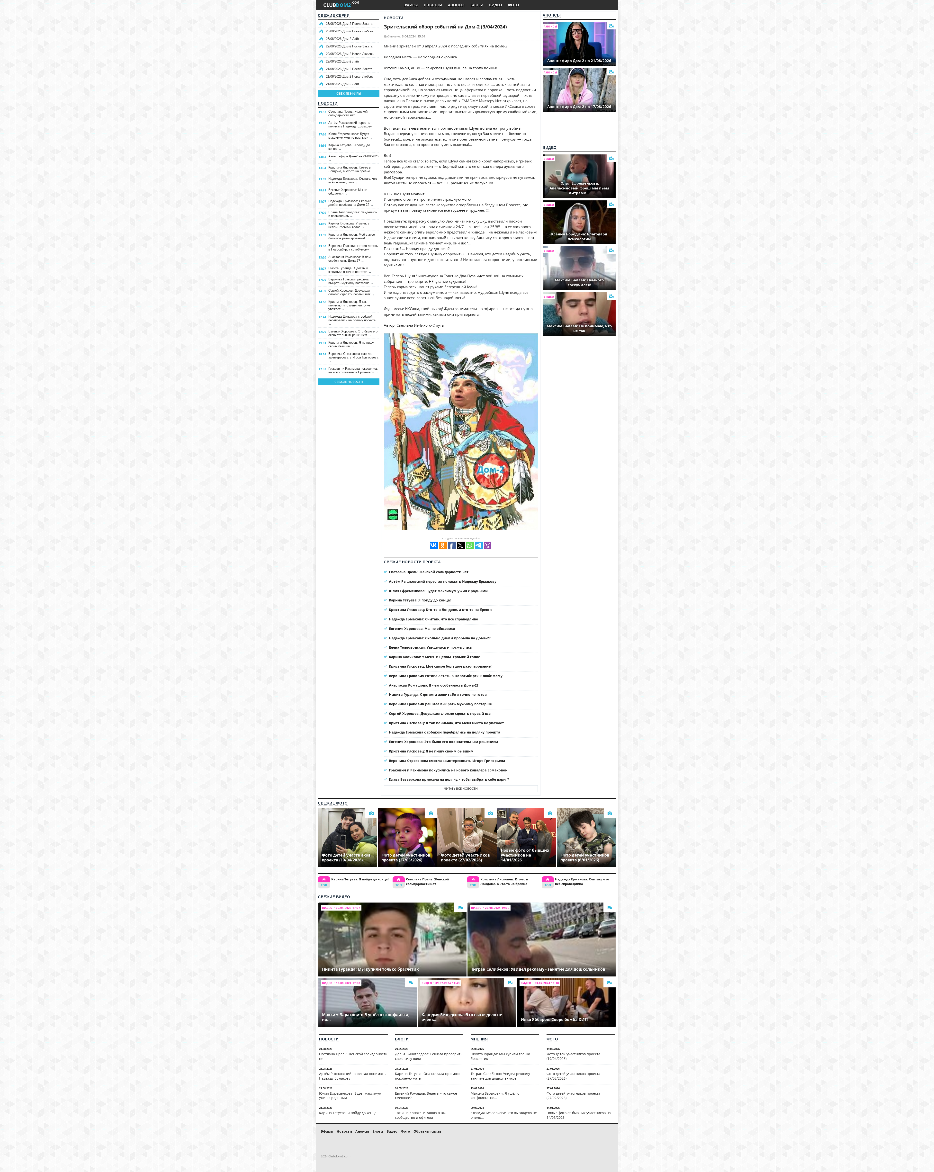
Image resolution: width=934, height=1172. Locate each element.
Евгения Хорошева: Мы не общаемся (347, 191)
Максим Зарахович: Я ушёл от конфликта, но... (496, 1095)
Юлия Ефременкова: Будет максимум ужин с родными (350, 135)
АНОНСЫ (456, 4)
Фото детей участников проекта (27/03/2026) (573, 1076)
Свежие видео (334, 897)
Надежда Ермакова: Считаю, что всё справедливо (352, 180)
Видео (550, 147)
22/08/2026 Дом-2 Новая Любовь (350, 54)
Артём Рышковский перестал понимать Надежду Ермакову (352, 124)
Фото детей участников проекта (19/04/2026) (573, 1056)
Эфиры (327, 1131)
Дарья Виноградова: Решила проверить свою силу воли (428, 1056)
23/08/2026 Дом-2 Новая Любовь (350, 31)
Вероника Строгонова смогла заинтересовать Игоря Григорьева (353, 357)
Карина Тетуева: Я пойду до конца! (349, 147)
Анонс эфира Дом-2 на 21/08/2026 (353, 158)
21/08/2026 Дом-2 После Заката (349, 69)
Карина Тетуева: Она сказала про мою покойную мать (427, 1076)
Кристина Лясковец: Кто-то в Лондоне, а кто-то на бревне (351, 169)
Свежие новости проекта (412, 562)
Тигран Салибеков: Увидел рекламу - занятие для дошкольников (501, 1076)
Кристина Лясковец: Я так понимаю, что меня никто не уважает (349, 305)
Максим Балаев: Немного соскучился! (579, 282)
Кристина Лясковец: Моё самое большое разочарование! (351, 236)
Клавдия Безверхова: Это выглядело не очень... (504, 1115)
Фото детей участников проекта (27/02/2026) (573, 1095)
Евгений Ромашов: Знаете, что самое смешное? (426, 1095)
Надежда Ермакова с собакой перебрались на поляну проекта (352, 320)
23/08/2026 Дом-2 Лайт (342, 39)
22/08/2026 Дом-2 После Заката (349, 46)
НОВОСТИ (433, 4)
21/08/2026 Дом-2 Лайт (342, 84)
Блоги (402, 1039)
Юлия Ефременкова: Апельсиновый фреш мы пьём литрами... (579, 188)
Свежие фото (333, 803)
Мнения (479, 1039)
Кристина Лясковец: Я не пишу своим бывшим (351, 344)
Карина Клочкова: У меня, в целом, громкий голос (348, 225)
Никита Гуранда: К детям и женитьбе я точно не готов (349, 270)
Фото (552, 1039)
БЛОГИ (476, 4)
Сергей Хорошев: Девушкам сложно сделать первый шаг (351, 292)
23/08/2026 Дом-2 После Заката (349, 24)
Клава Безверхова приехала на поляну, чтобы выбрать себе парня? (449, 779)
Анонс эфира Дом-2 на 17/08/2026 (579, 106)
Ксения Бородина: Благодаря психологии (579, 236)
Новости (328, 103)
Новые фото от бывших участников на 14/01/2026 (579, 1115)
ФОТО (513, 4)
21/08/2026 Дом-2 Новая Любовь (350, 76)
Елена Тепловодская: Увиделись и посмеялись (352, 214)
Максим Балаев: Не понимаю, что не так (579, 328)
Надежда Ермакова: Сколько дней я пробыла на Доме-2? (350, 202)
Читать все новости (461, 788)
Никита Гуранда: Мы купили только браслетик (500, 1056)
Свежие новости (348, 381)
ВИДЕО (495, 4)
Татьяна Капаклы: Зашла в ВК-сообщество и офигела (420, 1115)
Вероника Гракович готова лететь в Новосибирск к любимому (353, 247)
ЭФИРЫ (411, 4)
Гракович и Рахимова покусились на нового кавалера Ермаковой (353, 370)
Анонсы (552, 15)
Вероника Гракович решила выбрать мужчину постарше (351, 281)
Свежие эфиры (348, 93)
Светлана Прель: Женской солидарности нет (348, 113)
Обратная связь (427, 1131)
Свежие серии (334, 15)
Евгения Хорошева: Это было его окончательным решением (352, 333)
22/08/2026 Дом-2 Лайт (342, 61)
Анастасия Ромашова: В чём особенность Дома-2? (349, 258)
